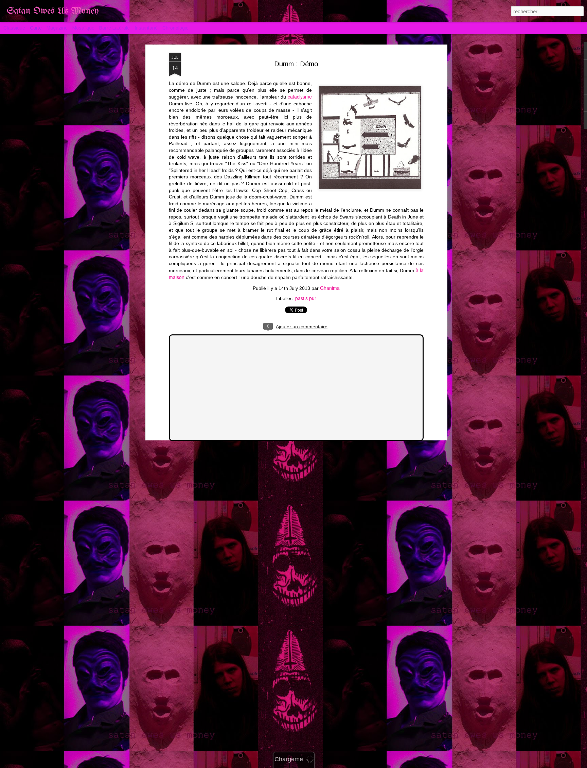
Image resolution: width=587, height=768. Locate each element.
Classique (14, 28)
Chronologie (175, 28)
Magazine (57, 28)
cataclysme (300, 96)
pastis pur (305, 298)
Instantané (146, 28)
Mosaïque (83, 28)
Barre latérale (114, 28)
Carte (36, 28)
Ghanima (330, 287)
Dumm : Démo (296, 64)
